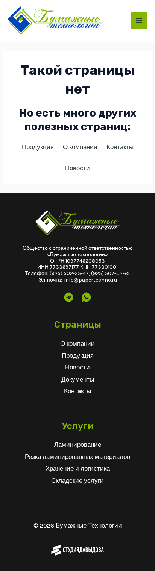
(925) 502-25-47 (69, 273)
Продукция (78, 355)
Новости (77, 367)
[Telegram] (68, 297)
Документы (77, 379)
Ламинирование (77, 444)
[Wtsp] (86, 297)
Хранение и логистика (78, 468)
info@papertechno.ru (90, 280)
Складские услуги (77, 480)
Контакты (77, 391)
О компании (77, 343)
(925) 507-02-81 (110, 273)
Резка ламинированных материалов (77, 456)
